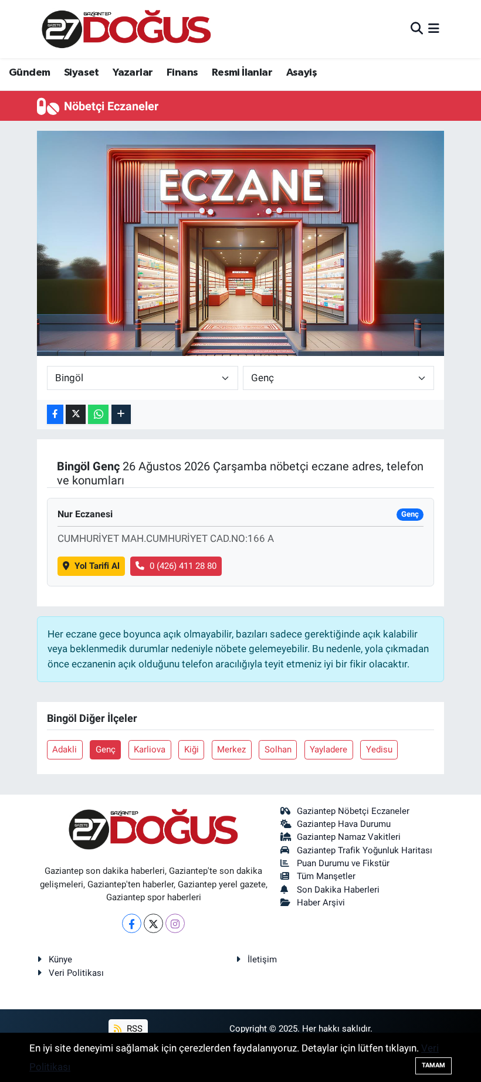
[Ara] (417, 29)
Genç (106, 749)
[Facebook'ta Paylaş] (55, 414)
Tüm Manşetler (326, 876)
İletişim (262, 959)
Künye (60, 959)
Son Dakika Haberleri (338, 889)
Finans (182, 72)
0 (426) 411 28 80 (183, 566)
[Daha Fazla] (121, 414)
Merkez (231, 749)
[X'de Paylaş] (76, 414)
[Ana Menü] (433, 29)
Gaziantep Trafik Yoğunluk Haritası (364, 850)
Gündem (29, 72)
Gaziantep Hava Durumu (344, 824)
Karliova (149, 749)
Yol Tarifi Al (97, 566)
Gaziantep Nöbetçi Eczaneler (353, 811)
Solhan (278, 749)
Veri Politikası (76, 973)
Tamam (433, 1065)
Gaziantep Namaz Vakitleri (349, 837)
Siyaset (81, 72)
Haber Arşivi (321, 902)
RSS (133, 1028)
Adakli (64, 749)
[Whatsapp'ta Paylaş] (98, 414)
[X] (153, 923)
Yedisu (379, 749)
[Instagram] (175, 923)
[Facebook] (131, 923)
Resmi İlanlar (242, 72)
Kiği (191, 749)
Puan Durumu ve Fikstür (343, 863)
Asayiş (301, 72)
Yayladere (328, 749)
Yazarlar (133, 72)
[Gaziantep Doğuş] (126, 29)
